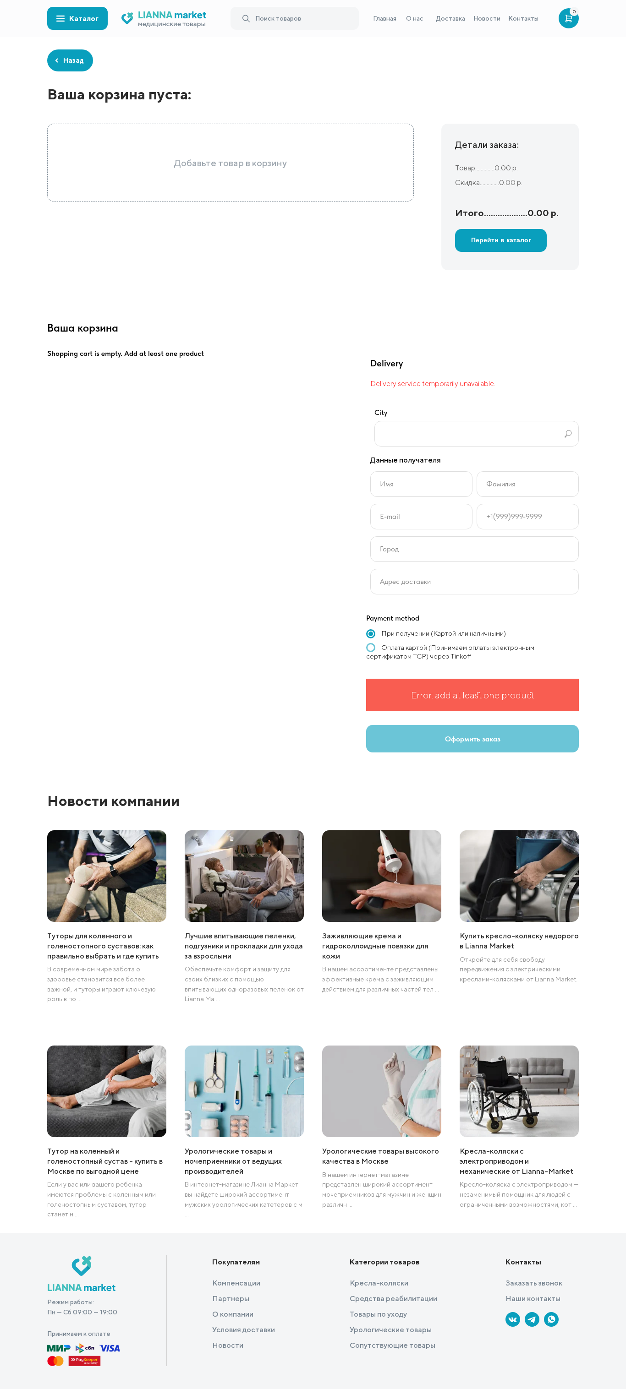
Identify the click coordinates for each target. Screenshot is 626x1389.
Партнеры (230, 1298)
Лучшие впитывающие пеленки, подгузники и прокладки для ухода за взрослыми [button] (244, 945)
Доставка (450, 18)
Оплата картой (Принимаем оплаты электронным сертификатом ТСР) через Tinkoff (450, 651)
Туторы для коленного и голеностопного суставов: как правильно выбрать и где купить (103, 945)
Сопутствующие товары (392, 1345)
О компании (232, 1314)
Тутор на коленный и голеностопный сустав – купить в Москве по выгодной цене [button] (105, 1161)
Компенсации (236, 1283)
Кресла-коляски (379, 1283)
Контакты (523, 18)
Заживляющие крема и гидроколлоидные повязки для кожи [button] (375, 945)
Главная (384, 18)
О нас (414, 18)
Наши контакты (532, 1298)
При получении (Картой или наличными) (443, 633)
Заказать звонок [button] (533, 1283)
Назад (70, 60)
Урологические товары (391, 1329)
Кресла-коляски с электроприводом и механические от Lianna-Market (516, 1161)
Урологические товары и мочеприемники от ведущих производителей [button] (233, 1161)
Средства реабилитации (393, 1298)
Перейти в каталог (501, 240)
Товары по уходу (378, 1314)
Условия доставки (243, 1329)
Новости (486, 18)
